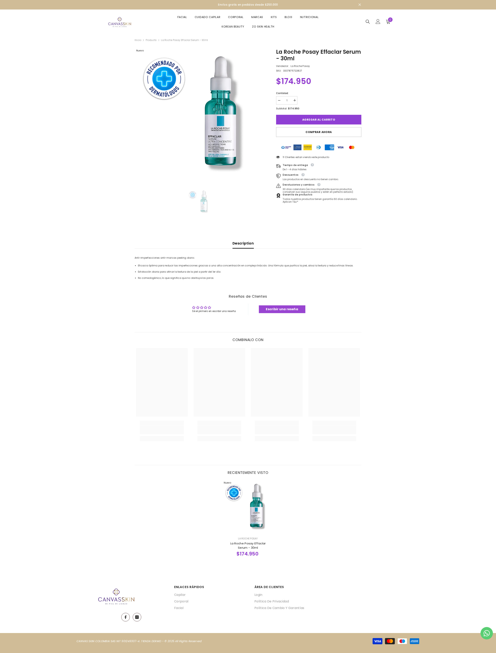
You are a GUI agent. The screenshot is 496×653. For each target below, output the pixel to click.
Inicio (138, 40)
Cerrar (359, 4)
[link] (162, 430)
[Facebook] (125, 617)
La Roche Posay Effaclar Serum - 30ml (248, 545)
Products (151, 40)
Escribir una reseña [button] (282, 309)
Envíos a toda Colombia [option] (248, 5)
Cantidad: (282, 93)
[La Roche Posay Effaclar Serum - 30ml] (248, 507)
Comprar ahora (319, 132)
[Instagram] (137, 617)
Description (243, 243)
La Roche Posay (300, 65)
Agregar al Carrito (318, 120)
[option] (200, 114)
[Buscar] (367, 21)
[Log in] (378, 21)
